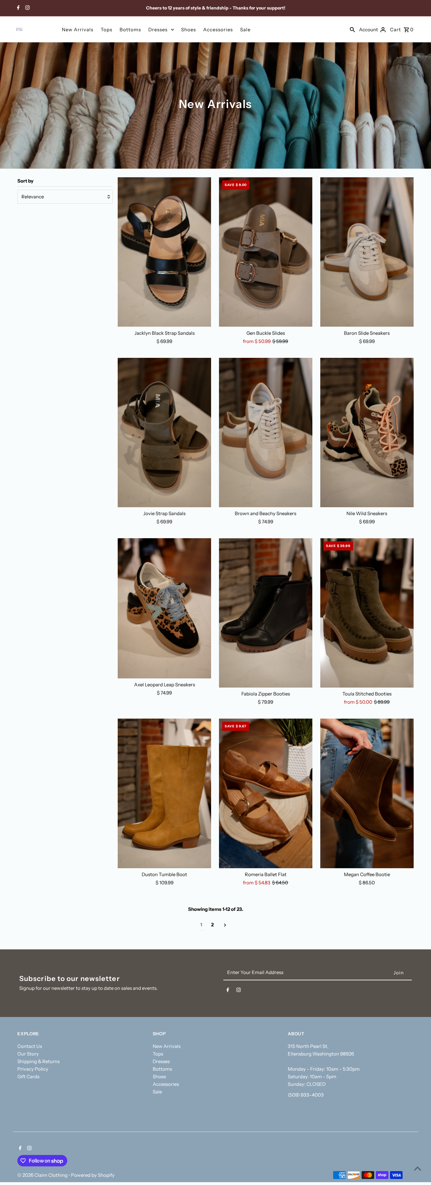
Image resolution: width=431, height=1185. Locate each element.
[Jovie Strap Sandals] (164, 432)
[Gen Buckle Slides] (265, 252)
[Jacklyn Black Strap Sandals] (164, 252)
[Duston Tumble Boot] (164, 793)
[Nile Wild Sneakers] (367, 432)
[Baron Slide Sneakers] (367, 252)
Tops (106, 30)
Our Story (28, 1054)
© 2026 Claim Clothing (42, 1175)
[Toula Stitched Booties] (367, 613)
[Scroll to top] (417, 1168)
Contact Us (29, 1046)
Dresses (158, 30)
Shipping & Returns (38, 1061)
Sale (245, 30)
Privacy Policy (32, 1069)
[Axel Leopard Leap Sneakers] (164, 608)
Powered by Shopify (93, 1175)
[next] (225, 924)
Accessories (218, 30)
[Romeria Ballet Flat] (265, 793)
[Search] (352, 29)
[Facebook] (17, 8)
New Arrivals (77, 30)
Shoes (188, 30)
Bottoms (130, 30)
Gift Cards (28, 1077)
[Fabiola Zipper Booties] (265, 613)
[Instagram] (27, 8)
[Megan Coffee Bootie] (367, 793)
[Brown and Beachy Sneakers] (265, 432)
